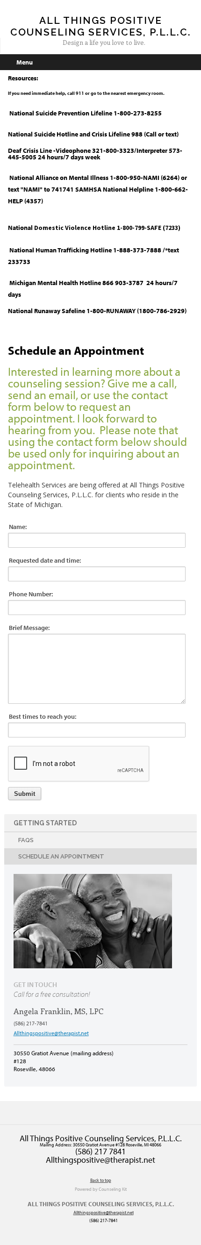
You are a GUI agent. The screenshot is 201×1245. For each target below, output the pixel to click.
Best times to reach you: (42, 716)
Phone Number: (31, 594)
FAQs (26, 840)
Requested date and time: (45, 560)
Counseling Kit (113, 1189)
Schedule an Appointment (61, 856)
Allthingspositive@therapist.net (51, 1033)
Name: (18, 526)
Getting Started (45, 823)
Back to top (100, 1180)
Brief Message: (29, 627)
